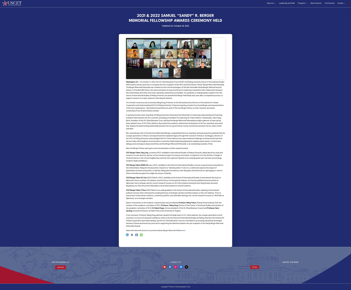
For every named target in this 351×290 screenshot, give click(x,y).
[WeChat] (141, 235)
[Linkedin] (127, 235)
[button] (348, 3)
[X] (132, 235)
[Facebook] (136, 235)
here (183, 230)
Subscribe (60, 267)
